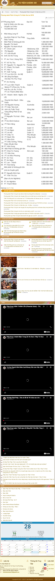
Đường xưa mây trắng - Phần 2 (10, 506)
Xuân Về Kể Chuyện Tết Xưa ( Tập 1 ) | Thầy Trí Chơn (16, 466)
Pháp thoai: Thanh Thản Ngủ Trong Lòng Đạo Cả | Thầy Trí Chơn (19, 474)
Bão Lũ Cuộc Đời (7, 497)
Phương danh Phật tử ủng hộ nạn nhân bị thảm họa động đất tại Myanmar (22, 194)
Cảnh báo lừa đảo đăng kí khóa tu (12, 221)
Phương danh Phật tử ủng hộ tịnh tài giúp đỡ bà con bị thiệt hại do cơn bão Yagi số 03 (25, 196)
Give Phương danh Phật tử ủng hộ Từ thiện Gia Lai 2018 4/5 (50, 18)
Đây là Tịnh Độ (6, 518)
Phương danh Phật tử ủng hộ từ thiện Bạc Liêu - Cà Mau (18, 205)
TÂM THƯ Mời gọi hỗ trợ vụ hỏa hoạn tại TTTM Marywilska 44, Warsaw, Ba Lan (23, 198)
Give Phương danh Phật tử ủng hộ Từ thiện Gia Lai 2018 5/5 (52, 18)
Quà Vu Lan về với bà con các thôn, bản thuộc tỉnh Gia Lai (31, 279)
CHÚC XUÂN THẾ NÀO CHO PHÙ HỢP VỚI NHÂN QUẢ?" (17, 459)
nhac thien (5, 502)
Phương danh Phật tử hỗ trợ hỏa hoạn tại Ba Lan (16, 200)
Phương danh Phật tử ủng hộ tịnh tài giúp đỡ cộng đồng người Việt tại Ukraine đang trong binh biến (28, 207)
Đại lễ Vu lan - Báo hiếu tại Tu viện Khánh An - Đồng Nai (31, 268)
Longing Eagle (6, 513)
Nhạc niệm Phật (7, 491)
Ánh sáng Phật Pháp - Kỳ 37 (10, 500)
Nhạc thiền (5, 493)
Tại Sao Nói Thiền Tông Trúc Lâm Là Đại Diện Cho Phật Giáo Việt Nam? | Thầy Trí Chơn (24, 477)
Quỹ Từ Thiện (10, 188)
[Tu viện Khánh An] (2, 12)
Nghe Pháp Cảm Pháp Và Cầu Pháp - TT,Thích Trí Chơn (16, 488)
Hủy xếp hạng (45, 18)
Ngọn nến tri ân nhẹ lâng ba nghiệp (26, 257)
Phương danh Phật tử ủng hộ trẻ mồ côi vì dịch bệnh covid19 (19, 211)
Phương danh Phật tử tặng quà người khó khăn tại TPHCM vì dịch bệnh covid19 (24, 213)
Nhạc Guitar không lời (8, 511)
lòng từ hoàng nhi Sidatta (9, 495)
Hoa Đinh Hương (7, 515)
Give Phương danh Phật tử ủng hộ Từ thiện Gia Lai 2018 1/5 (47, 18)
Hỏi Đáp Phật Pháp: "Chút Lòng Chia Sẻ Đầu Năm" (15, 462)
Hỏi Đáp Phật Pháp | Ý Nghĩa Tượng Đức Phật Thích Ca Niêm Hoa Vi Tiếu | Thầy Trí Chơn (25, 469)
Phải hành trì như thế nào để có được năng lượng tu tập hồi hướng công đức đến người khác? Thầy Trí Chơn (28, 480)
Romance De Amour (8, 509)
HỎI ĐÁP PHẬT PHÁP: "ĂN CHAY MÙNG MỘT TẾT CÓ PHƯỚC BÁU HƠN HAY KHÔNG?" (25, 464)
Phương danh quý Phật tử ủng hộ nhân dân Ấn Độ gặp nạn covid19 (20, 215)
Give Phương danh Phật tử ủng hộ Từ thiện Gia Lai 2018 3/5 (49, 18)
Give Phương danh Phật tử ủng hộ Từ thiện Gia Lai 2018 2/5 (48, 18)
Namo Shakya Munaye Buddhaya (11, 504)
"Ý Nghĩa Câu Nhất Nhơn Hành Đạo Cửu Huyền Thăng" (16, 457)
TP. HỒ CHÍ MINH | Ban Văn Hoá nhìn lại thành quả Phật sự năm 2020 (20, 483)
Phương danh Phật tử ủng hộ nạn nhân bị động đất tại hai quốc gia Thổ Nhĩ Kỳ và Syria (25, 203)
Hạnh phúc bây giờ (7, 520)
